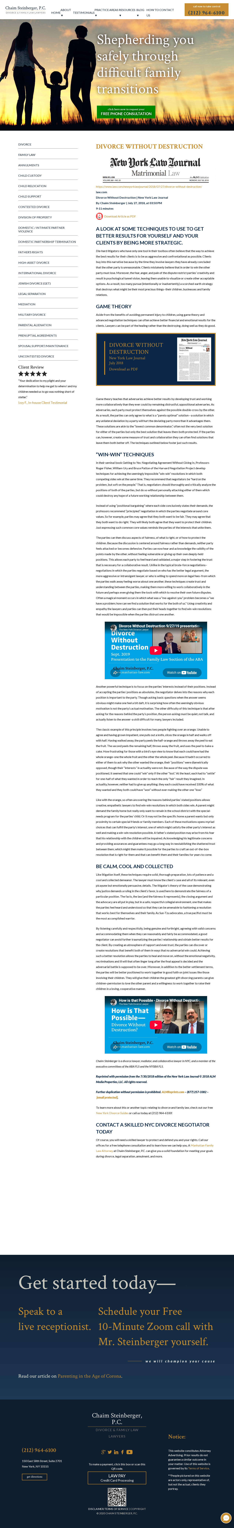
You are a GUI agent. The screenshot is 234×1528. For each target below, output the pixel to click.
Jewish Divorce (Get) (34, 283)
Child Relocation (32, 186)
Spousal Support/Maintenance (43, 346)
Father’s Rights (30, 252)
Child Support (29, 196)
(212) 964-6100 (39, 1450)
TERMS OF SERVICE (116, 1508)
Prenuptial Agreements (37, 335)
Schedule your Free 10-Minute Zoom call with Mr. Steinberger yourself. (155, 1326)
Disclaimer (96, 1508)
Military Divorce (32, 314)
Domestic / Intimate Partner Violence (41, 229)
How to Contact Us (160, 12)
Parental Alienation (35, 325)
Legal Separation (32, 293)
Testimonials (84, 12)
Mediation (26, 304)
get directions (34, 1477)
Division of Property (35, 217)
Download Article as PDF (120, 216)
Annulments (28, 165)
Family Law (26, 154)
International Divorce (37, 273)
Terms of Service (198, 1468)
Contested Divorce (34, 206)
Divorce (24, 144)
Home (56, 12)
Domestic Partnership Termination (47, 241)
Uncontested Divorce (36, 356)
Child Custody (29, 175)
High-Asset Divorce (33, 262)
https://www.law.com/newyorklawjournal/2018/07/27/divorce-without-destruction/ (149, 186)
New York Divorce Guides (112, 1113)
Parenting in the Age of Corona (89, 1376)
